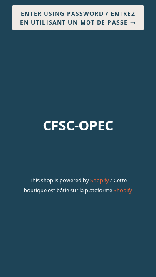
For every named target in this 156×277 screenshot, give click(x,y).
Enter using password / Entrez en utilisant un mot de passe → (78, 18)
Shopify (99, 180)
